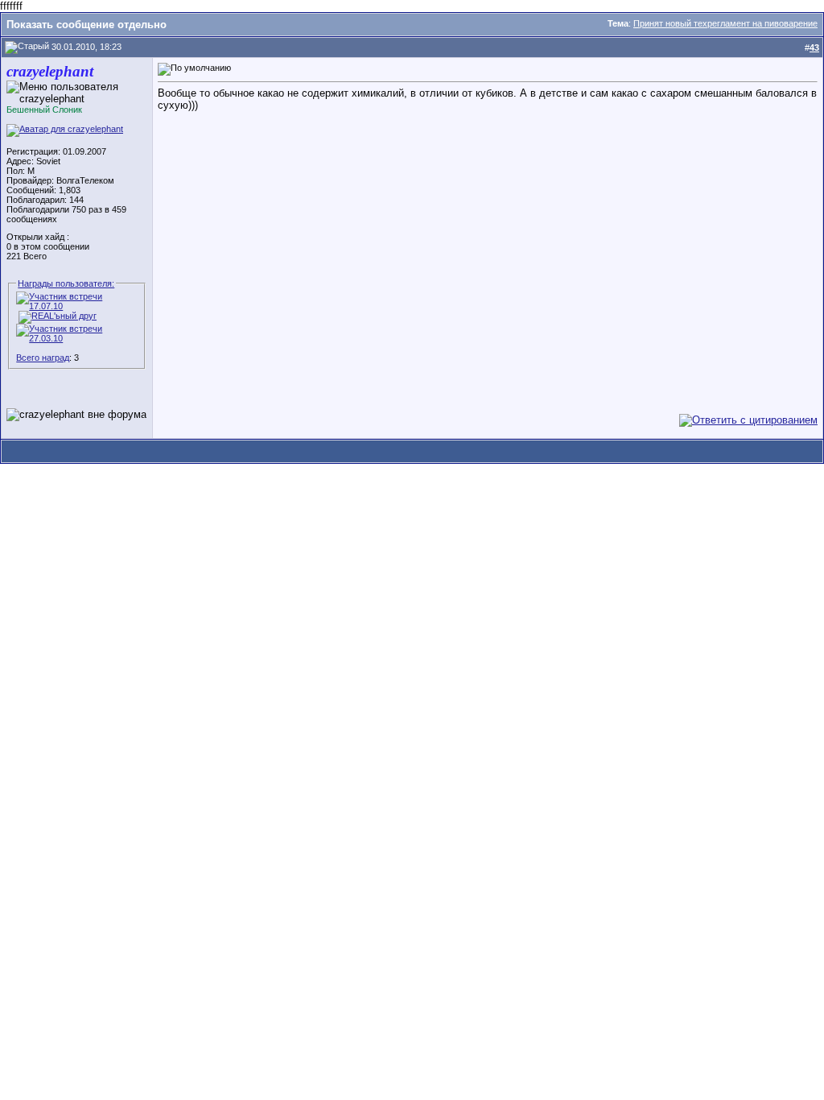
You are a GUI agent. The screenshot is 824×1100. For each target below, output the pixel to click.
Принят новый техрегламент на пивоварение (725, 23)
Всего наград (42, 357)
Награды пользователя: (66, 283)
